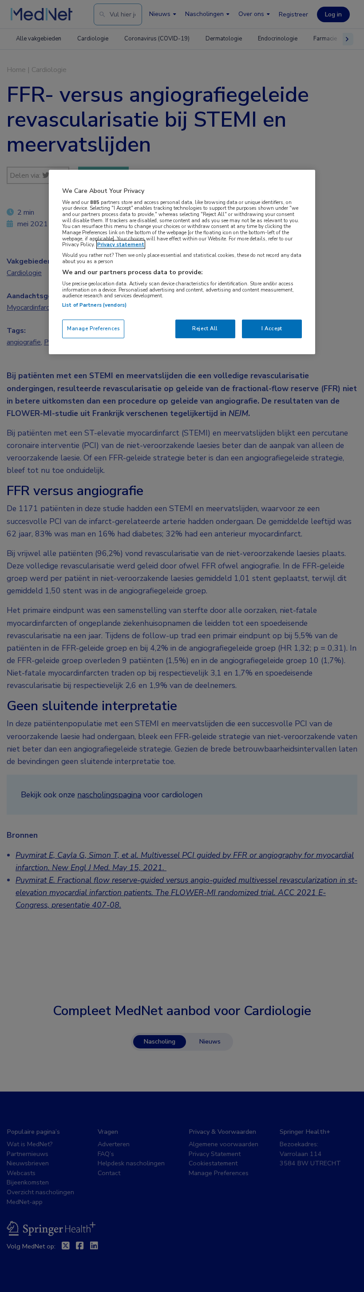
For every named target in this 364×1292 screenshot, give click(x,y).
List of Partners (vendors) (94, 304)
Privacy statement (120, 244)
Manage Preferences (93, 328)
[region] (182, 262)
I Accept (271, 328)
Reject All (205, 328)
